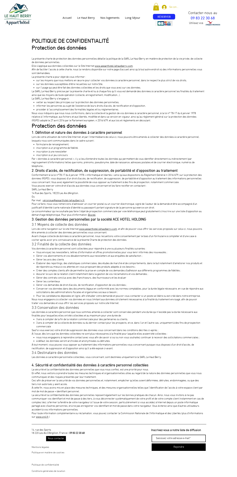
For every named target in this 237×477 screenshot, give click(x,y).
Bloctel (92, 215)
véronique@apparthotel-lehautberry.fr (64, 200)
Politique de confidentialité (45, 464)
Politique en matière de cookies (48, 452)
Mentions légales (40, 447)
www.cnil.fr (42, 417)
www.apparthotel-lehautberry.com (114, 66)
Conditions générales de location (48, 471)
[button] (156, 7)
